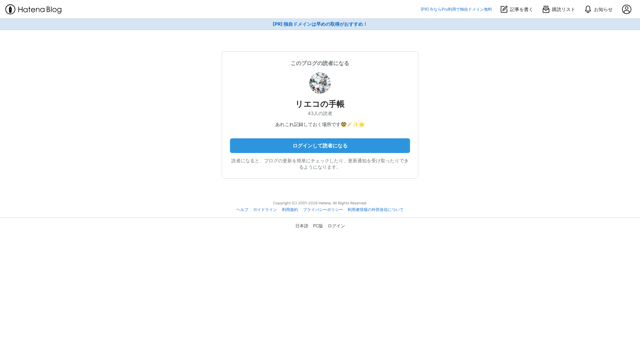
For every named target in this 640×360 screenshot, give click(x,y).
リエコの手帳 (320, 104)
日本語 (301, 225)
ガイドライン (265, 209)
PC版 (318, 225)
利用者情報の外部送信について (376, 209)
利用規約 (290, 209)
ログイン (336, 225)
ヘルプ (242, 209)
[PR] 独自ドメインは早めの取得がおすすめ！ (320, 24)
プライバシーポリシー (323, 209)
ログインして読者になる (320, 145)
